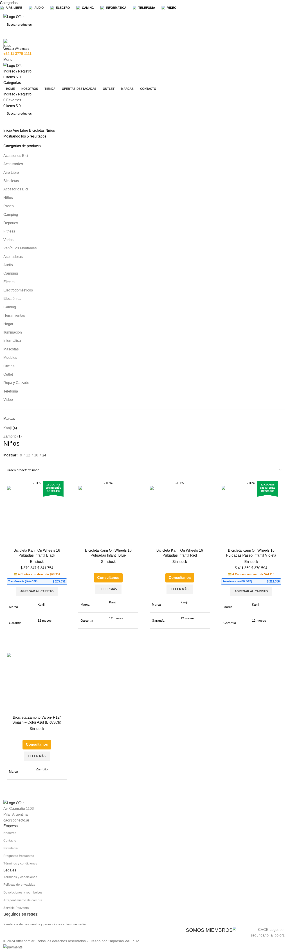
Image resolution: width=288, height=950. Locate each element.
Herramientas (14, 315)
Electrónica (12, 298)
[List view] (6, 461)
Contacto (9, 840)
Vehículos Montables (20, 248)
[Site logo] (13, 16)
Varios (8, 240)
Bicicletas (37, 130)
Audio (8, 265)
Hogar (8, 324)
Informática (12, 341)
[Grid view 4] (22, 461)
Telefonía (10, 391)
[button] (37, 591)
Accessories (13, 164)
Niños (8, 198)
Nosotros (9, 833)
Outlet (8, 374)
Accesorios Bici (15, 156)
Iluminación (12, 332)
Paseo (8, 206)
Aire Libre (21, 130)
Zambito (9, 436)
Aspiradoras (13, 257)
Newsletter (10, 848)
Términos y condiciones (20, 863)
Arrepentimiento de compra (22, 900)
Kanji (7, 428)
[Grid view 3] (14, 461)
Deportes (10, 223)
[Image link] (13, 803)
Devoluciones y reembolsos (23, 892)
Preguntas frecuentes (18, 855)
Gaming (9, 307)
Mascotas (11, 349)
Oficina (9, 366)
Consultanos (108, 578)
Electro (9, 282)
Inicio (8, 130)
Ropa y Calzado (16, 383)
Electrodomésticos (18, 290)
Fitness (9, 231)
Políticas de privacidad (19, 884)
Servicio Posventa (16, 907)
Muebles (10, 357)
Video (8, 400)
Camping (10, 215)
